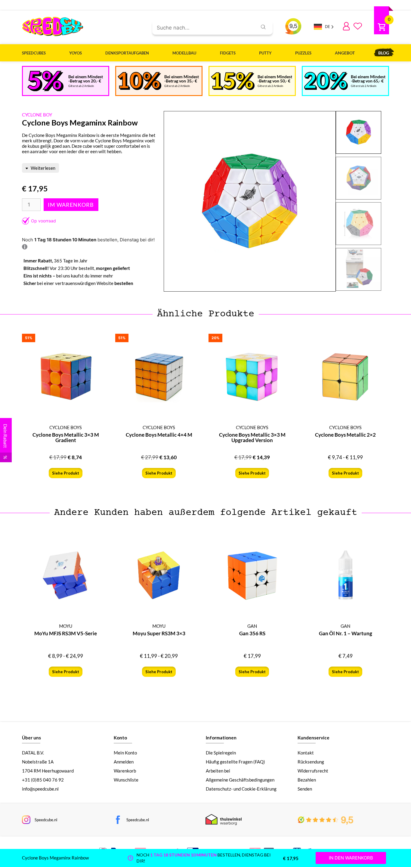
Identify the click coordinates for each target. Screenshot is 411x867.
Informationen (221, 737)
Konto (120, 737)
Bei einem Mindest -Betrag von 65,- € (368, 78)
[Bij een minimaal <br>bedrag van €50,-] (233, 81)
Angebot (345, 52)
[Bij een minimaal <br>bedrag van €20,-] (45, 81)
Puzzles (303, 53)
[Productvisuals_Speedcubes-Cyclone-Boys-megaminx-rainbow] (249, 201)
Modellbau (184, 53)
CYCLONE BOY (37, 114)
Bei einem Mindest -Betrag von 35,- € (181, 78)
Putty (265, 53)
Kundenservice (313, 737)
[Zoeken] (263, 27)
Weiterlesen (42, 168)
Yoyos (75, 53)
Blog (383, 52)
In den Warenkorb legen (71, 204)
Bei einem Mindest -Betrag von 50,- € (275, 78)
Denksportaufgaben (127, 53)
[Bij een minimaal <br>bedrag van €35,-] (139, 81)
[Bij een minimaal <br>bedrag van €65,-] (326, 81)
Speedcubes (34, 53)
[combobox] (202, 28)
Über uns (31, 737)
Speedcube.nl (46, 819)
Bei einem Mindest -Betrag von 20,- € (85, 78)
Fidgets (228, 53)
